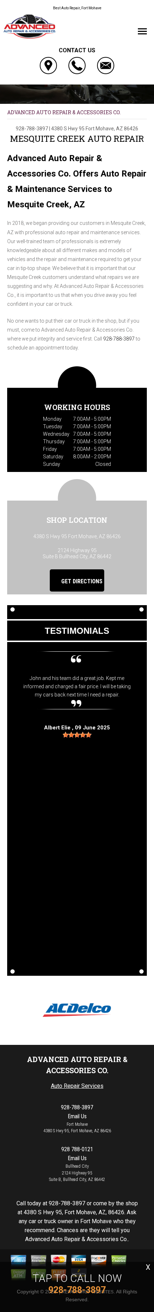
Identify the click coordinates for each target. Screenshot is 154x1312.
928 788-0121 (77, 1149)
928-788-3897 (32, 128)
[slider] (77, 735)
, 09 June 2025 (77, 727)
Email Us (77, 1116)
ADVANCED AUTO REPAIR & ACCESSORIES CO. (64, 112)
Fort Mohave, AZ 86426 (112, 128)
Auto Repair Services (77, 1085)
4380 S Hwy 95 (68, 128)
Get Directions (81, 581)
